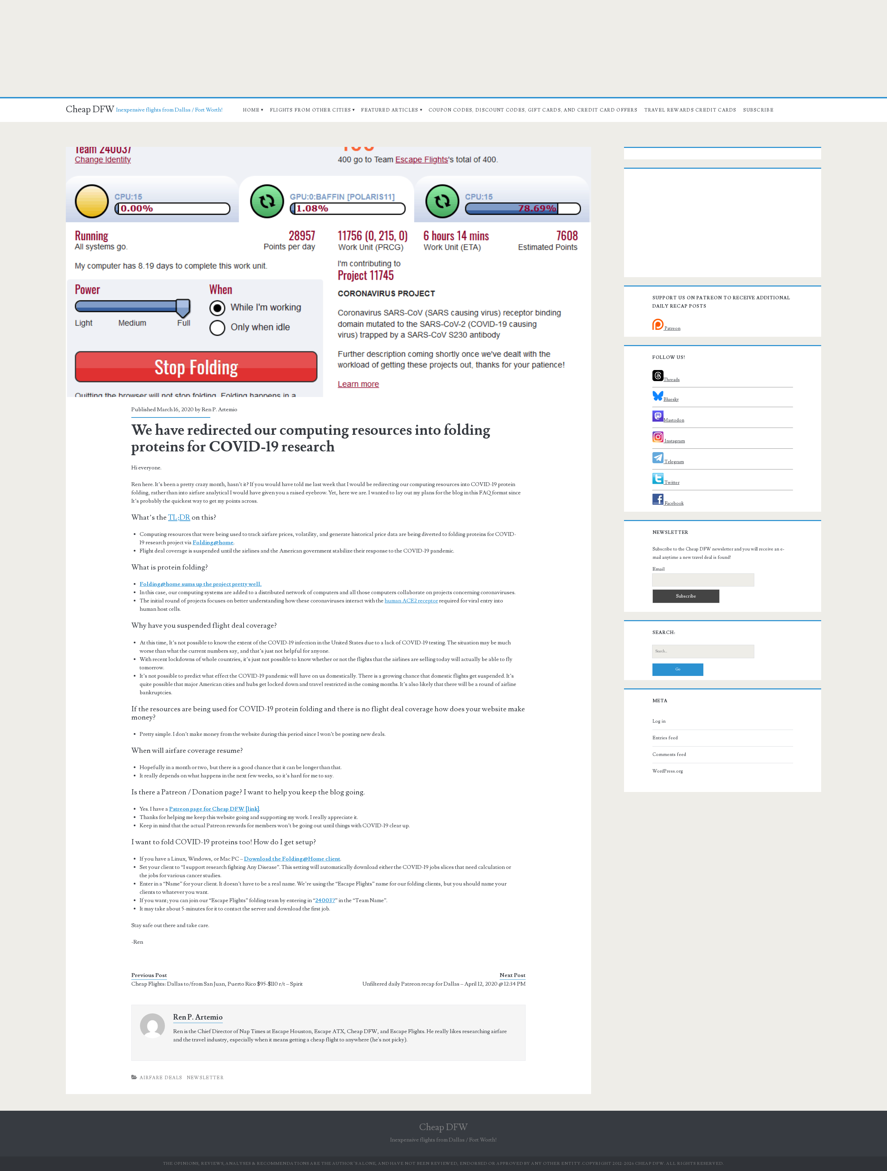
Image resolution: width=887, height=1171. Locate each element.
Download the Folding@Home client (292, 858)
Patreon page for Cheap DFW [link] (214, 808)
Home (251, 110)
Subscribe (758, 110)
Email (658, 569)
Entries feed (665, 738)
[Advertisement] (443, 48)
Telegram (674, 462)
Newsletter (205, 1078)
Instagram (674, 441)
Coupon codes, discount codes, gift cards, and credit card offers (533, 110)
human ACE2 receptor (411, 600)
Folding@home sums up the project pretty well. (201, 584)
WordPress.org (667, 771)
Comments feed (669, 754)
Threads (672, 379)
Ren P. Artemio (219, 409)
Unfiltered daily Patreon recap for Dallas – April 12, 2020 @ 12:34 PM (444, 983)
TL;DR (179, 517)
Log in (659, 721)
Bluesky (671, 399)
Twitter (671, 482)
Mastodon (674, 420)
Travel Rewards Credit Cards (690, 110)
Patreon (672, 328)
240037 (325, 900)
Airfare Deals (161, 1078)
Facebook (674, 503)
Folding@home (213, 542)
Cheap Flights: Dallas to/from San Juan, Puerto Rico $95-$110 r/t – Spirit (217, 983)
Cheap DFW (90, 109)
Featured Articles (389, 110)
